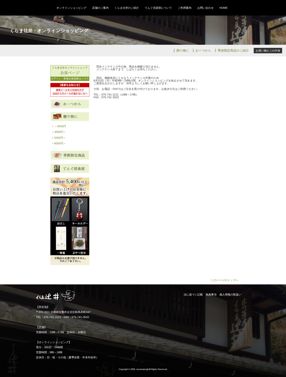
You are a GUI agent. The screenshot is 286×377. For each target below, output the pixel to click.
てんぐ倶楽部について (158, 7)
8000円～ (60, 143)
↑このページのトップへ (224, 280)
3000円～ (60, 131)
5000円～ (60, 137)
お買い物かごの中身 (268, 50)
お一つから (203, 50)
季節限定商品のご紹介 (233, 50)
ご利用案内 (184, 7)
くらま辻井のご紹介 (126, 7)
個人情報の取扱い (230, 294)
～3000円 (60, 126)
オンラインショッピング (71, 7)
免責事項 (211, 294)
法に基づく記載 (193, 294)
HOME (223, 7)
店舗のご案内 (100, 7)
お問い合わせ (205, 7)
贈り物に (182, 50)
